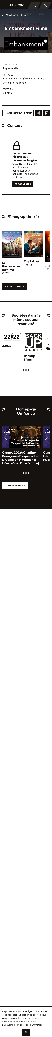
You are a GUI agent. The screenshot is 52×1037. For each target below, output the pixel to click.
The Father (31, 261)
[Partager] (38, 113)
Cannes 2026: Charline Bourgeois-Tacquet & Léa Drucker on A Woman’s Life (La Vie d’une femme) (20, 458)
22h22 (7, 346)
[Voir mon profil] (45, 5)
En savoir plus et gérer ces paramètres (22, 1024)
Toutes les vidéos (15, 485)
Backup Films (29, 357)
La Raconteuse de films (11, 266)
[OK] (26, 1032)
